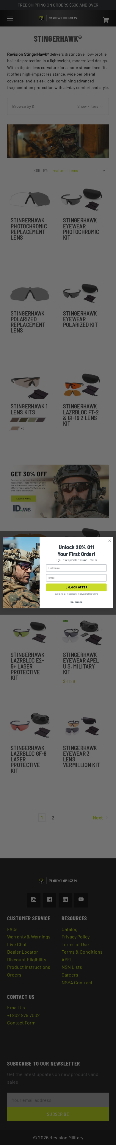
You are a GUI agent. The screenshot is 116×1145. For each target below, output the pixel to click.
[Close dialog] (109, 540)
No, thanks (76, 601)
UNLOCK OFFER (76, 587)
